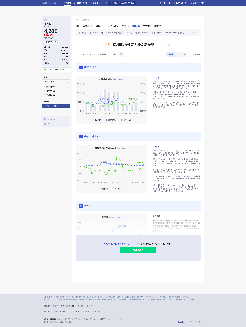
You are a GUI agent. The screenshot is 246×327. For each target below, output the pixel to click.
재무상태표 (50, 91)
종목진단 (147, 26)
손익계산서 (50, 87)
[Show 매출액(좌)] (97, 120)
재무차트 (136, 26)
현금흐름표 (50, 95)
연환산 (170, 54)
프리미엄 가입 (181, 3)
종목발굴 (77, 2)
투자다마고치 (165, 3)
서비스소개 (80, 306)
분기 (185, 54)
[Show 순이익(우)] (125, 120)
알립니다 (51, 124)
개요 (46, 77)
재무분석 (67, 2)
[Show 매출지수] (103, 189)
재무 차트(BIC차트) (52, 106)
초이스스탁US (195, 322)
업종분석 (96, 2)
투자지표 (47, 101)
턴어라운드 (159, 26)
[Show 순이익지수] (117, 189)
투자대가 (86, 2)
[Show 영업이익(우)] (111, 120)
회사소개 (89, 306)
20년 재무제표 (50, 81)
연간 (178, 54)
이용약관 (56, 306)
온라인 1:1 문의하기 (51, 311)
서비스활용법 (52, 120)
